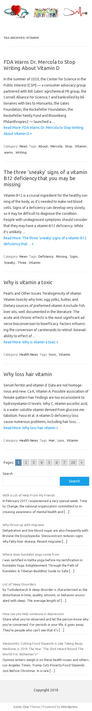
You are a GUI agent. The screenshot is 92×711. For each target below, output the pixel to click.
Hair (52, 440)
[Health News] (46, 19)
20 (73, 462)
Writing (21, 152)
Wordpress (69, 706)
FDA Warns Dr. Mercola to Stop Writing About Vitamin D (39, 65)
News (23, 146)
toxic (52, 354)
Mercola (56, 146)
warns (8, 152)
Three (21, 262)
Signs (74, 256)
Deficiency (45, 256)
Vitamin (80, 146)
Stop (68, 146)
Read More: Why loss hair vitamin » (31, 428)
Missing (61, 256)
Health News (28, 354)
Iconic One (21, 706)
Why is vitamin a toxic (28, 282)
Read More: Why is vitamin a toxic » (31, 342)
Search (8, 473)
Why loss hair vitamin (28, 374)
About (43, 146)
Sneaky (9, 262)
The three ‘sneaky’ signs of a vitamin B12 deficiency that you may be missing (45, 178)
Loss (60, 440)
